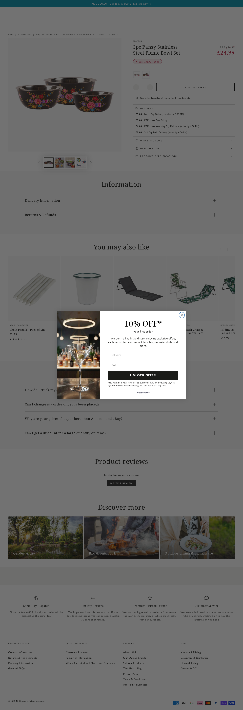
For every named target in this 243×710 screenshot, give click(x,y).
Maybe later (143, 392)
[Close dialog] (182, 315)
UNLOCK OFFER (143, 375)
